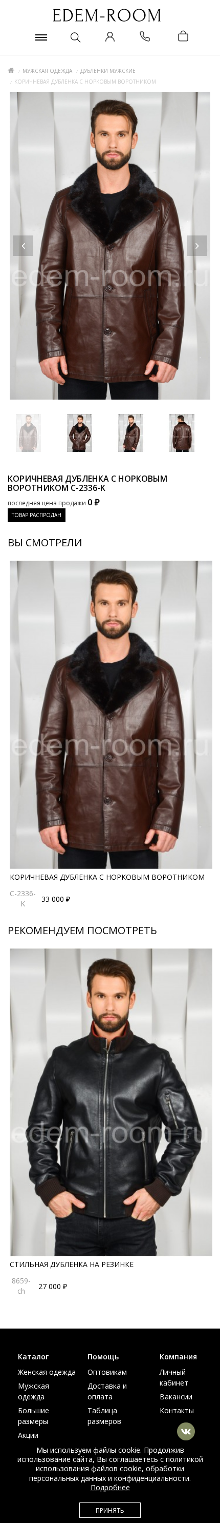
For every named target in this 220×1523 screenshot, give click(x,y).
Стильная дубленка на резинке (72, 1264)
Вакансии (176, 1396)
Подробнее (110, 1487)
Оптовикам (107, 1372)
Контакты (177, 1410)
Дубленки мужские (108, 70)
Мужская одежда (47, 70)
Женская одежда (47, 1372)
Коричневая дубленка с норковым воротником (107, 877)
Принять (110, 1510)
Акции (28, 1435)
